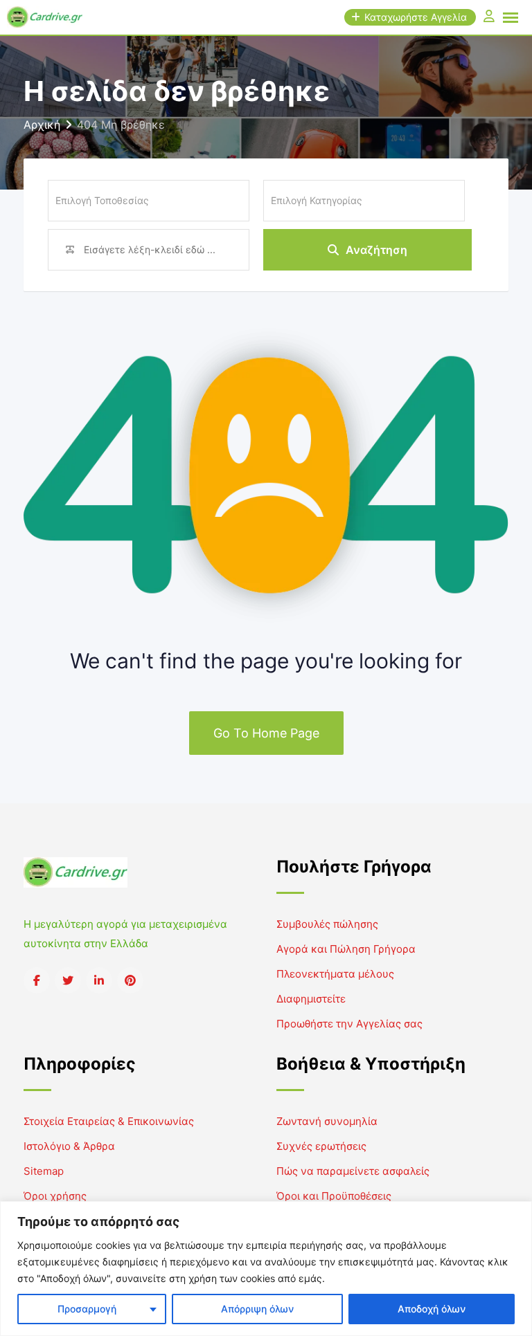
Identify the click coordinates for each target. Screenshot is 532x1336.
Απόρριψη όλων (257, 1309)
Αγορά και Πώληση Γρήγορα (346, 948)
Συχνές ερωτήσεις (321, 1146)
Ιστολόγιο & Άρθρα (69, 1146)
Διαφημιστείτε (311, 998)
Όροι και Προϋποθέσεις (333, 1195)
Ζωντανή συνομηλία (327, 1121)
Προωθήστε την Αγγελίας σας (349, 1023)
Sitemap (44, 1171)
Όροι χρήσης (55, 1195)
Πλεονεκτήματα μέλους (335, 973)
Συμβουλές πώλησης (327, 924)
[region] (266, 1268)
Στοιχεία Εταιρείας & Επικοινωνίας (109, 1121)
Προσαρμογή (86, 1309)
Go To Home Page (266, 733)
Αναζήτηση (376, 250)
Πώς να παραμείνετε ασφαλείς (352, 1171)
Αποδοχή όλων (432, 1309)
